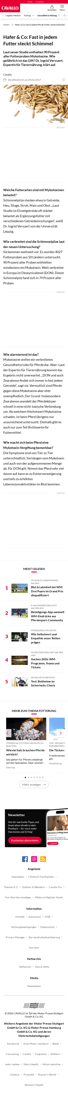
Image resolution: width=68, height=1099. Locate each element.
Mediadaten (34, 986)
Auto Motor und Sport (35, 1043)
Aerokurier (13, 1043)
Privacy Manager (15, 937)
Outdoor (15, 1074)
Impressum (34, 916)
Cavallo (27, 1054)
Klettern (55, 1054)
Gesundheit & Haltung (47, 15)
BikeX (55, 1043)
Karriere (34, 947)
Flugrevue (40, 1054)
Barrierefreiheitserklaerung (44, 937)
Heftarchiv (25, 966)
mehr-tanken (12, 1064)
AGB (47, 916)
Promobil (29, 1074)
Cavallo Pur (55, 887)
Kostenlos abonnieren (25, 840)
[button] (34, 104)
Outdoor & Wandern (33, 887)
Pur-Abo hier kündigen (18, 897)
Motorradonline (51, 1064)
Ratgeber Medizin (12, 15)
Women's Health (34, 1084)
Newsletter (18, 876)
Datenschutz (47, 927)
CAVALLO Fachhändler (41, 876)
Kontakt (19, 916)
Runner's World (47, 1074)
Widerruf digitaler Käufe (49, 897)
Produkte (40, 2)
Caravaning (12, 1054)
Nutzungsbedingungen (23, 927)
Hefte (29, 2)
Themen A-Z (11, 887)
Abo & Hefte (42, 966)
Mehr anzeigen (31, 784)
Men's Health (31, 1064)
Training (27, 15)
